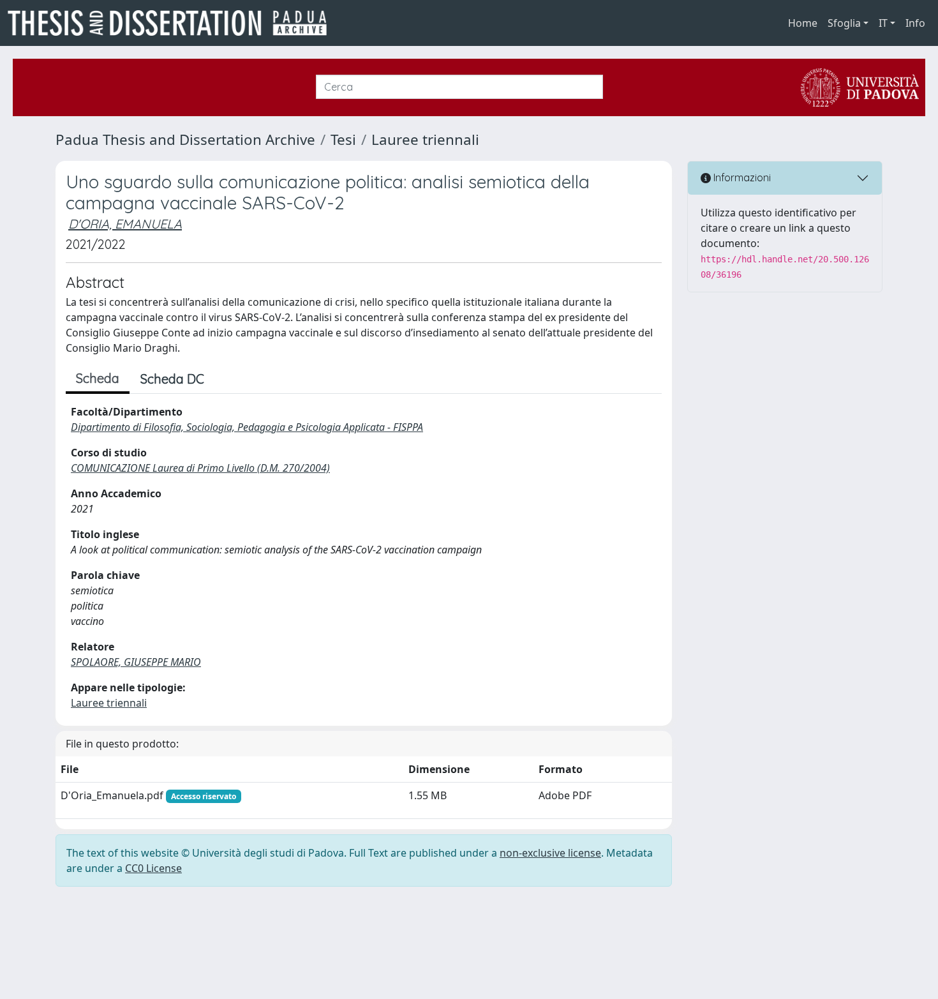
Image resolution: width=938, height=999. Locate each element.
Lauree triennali (425, 139)
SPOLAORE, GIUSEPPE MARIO (136, 662)
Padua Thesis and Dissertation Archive (185, 139)
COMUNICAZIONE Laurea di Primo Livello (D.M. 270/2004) (200, 468)
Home (802, 23)
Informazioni (741, 177)
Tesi (343, 139)
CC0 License (153, 868)
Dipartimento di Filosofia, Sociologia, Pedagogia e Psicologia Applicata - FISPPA (247, 427)
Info (915, 23)
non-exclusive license (550, 853)
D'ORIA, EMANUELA (125, 224)
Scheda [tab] (97, 378)
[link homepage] (172, 23)
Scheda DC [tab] (172, 379)
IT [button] (883, 23)
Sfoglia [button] (844, 23)
